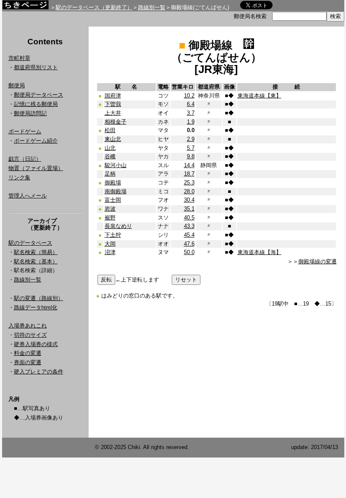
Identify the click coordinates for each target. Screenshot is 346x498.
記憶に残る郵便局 (36, 104)
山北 (110, 148)
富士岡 (113, 200)
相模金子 (116, 122)
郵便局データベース (38, 95)
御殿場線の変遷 (317, 261)
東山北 (113, 139)
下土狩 (113, 235)
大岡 (110, 244)
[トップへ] (25, 7)
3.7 (191, 113)
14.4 (189, 165)
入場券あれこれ (27, 325)
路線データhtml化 (35, 307)
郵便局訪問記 (30, 113)
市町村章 (19, 58)
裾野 (110, 217)
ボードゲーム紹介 (36, 141)
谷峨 (110, 156)
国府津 (113, 95)
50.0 (189, 252)
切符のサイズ (30, 335)
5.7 (191, 148)
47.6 (189, 244)
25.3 (189, 182)
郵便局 (16, 85)
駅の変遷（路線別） (38, 298)
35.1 (189, 209)
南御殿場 (116, 191)
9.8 (191, 156)
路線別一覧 (151, 7)
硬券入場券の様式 (36, 344)
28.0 (189, 191)
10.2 (189, 95)
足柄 (110, 174)
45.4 (189, 235)
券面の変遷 (27, 362)
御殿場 (113, 182)
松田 (110, 130)
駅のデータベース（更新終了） (94, 7)
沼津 (110, 252)
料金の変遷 (27, 353)
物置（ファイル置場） (35, 168)
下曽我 (113, 104)
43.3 (189, 226)
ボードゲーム (24, 131)
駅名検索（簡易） (36, 252)
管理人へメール (27, 195)
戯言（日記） (24, 159)
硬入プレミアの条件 (38, 371)
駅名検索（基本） (36, 261)
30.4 (189, 200)
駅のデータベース (30, 243)
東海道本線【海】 (259, 252)
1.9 (191, 122)
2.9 (191, 139)
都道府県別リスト (36, 67)
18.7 (189, 174)
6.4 (191, 104)
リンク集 (19, 177)
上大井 (113, 113)
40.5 (189, 217)
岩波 (110, 209)
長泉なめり (118, 226)
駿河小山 (116, 165)
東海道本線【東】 (259, 95)
